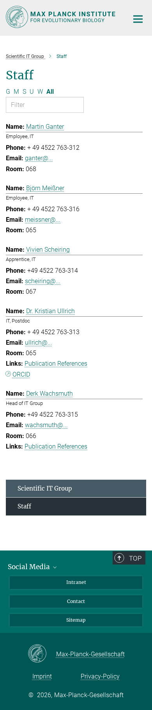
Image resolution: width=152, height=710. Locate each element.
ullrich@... (38, 342)
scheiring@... (42, 281)
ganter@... (39, 158)
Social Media (29, 567)
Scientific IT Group (45, 488)
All (50, 91)
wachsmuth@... (46, 425)
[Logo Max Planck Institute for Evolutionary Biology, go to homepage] (61, 17)
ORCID (21, 374)
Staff (24, 506)
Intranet (76, 582)
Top (135, 558)
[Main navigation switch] (138, 19)
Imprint (42, 676)
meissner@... (42, 219)
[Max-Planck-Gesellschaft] (42, 654)
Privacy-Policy (100, 676)
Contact (76, 601)
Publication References (56, 363)
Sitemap (76, 620)
